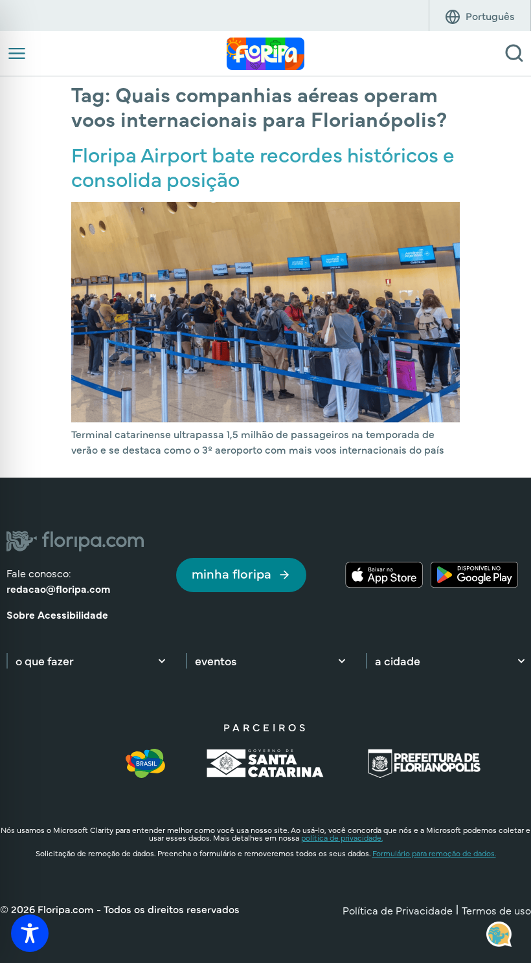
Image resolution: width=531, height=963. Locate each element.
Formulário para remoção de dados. (434, 853)
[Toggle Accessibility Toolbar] (30, 933)
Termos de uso (496, 909)
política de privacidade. (342, 837)
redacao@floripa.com (58, 588)
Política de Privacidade (398, 909)
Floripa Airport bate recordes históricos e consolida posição (263, 166)
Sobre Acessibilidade (57, 614)
